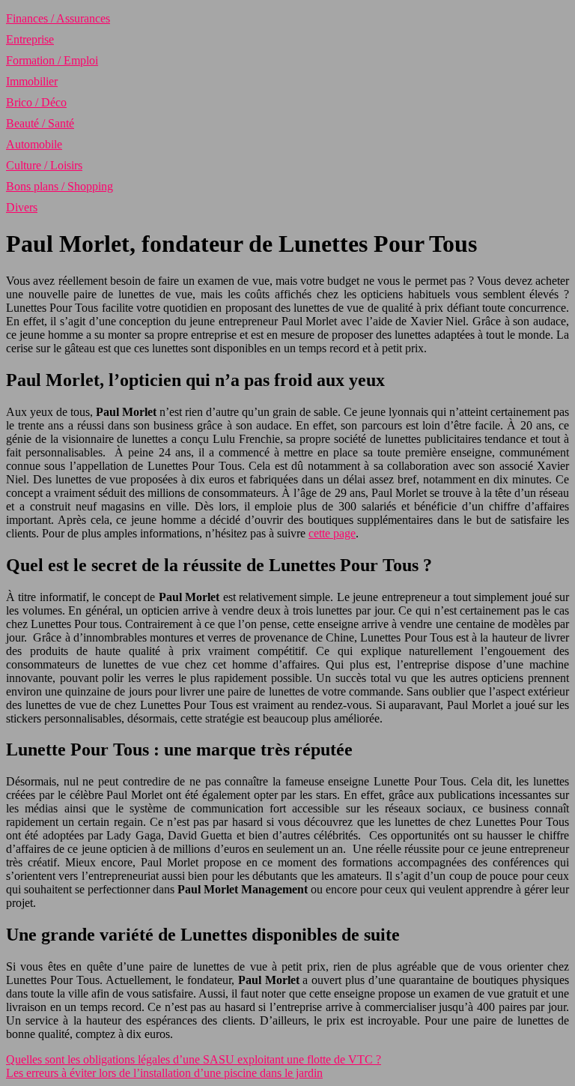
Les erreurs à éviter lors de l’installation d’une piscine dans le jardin (164, 1073)
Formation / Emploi (52, 60)
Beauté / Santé (40, 123)
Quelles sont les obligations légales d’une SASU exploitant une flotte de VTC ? (193, 1059)
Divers (21, 207)
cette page (332, 533)
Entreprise (30, 39)
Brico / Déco (36, 102)
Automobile (34, 144)
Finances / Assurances (58, 18)
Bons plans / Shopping (59, 186)
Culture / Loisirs (44, 165)
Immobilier (32, 81)
